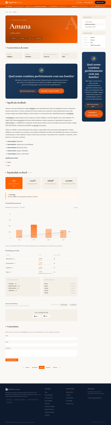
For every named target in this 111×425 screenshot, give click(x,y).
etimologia (10, 118)
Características (88, 22)
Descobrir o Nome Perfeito (51, 91)
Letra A (10, 12)
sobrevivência (9, 123)
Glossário (47, 415)
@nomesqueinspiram (96, 398)
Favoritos (47, 403)
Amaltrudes (35, 367)
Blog (46, 392)
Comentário (8, 348)
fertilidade (70, 113)
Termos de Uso (70, 403)
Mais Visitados (48, 400)
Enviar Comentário (11, 360)
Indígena (14, 38)
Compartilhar (38, 38)
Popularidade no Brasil (90, 26)
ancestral (21, 120)
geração (36, 125)
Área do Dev (100, 2)
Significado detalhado (90, 24)
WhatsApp (64, 304)
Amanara (55, 367)
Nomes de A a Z (49, 398)
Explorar (79, 2)
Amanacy (48, 367)
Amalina (27, 367)
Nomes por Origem (50, 406)
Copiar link (74, 304)
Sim (37, 316)
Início (6, 12)
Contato (68, 395)
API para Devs (69, 398)
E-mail (6, 342)
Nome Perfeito (88, 2)
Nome (6, 335)
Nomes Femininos (49, 409)
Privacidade (69, 400)
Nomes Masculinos (49, 412)
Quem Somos (69, 392)
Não (47, 316)
